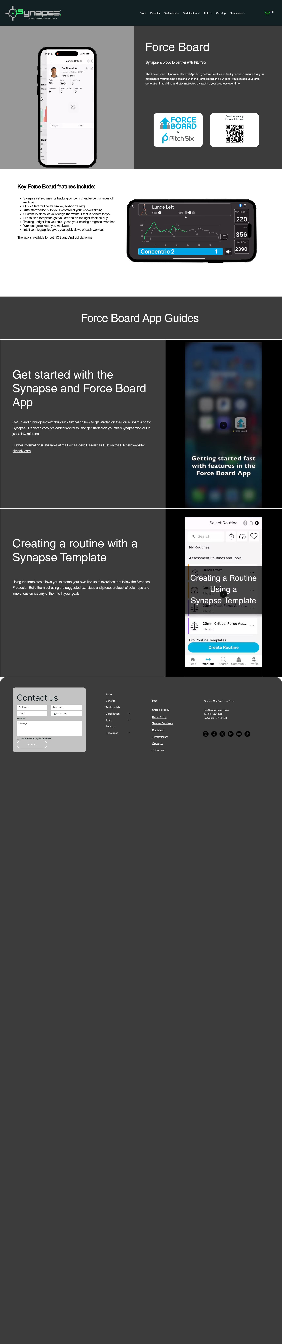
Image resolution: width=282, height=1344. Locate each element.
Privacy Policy (160, 736)
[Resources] (129, 733)
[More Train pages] (211, 13)
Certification (113, 713)
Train (108, 720)
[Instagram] (206, 734)
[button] (273, 12)
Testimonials (113, 707)
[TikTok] (247, 734)
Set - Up (110, 726)
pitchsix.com (21, 451)
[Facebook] (214, 734)
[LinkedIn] (231, 734)
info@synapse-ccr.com (216, 710)
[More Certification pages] (198, 13)
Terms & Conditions (162, 723)
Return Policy (159, 717)
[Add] (171, 125)
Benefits (110, 700)
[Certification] (129, 713)
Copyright (157, 743)
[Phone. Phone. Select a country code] (56, 713)
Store (109, 694)
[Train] (129, 720)
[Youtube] (239, 734)
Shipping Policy (160, 709)
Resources (112, 732)
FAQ (154, 701)
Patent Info (158, 750)
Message (21, 718)
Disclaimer (158, 730)
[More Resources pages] (244, 13)
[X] (222, 734)
